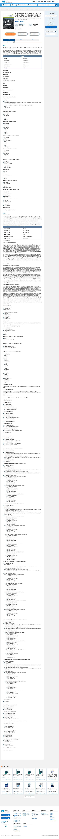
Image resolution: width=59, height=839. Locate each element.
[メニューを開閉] (57, 1)
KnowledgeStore (17, 830)
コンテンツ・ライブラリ (53, 820)
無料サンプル (34, 813)
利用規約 (12, 835)
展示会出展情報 (43, 813)
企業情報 (51, 810)
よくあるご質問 (34, 818)
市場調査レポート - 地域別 (17, 816)
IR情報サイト (52, 819)
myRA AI (15, 829)
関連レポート (9, 42)
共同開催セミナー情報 (44, 814)
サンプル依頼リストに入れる (7, 779)
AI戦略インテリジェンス (17, 826)
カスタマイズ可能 (19, 29)
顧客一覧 (51, 816)
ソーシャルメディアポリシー (17, 835)
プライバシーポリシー (7, 835)
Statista (15, 827)
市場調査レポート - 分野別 (17, 813)
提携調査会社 (52, 817)
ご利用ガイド (34, 810)
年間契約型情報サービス (17, 818)
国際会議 (25, 826)
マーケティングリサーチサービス (26, 815)
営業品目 (51, 814)
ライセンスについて (50, 24)
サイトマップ (2, 835)
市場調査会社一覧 (17, 820)
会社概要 (51, 813)
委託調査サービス (26, 813)
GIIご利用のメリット (17, 821)
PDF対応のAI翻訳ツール (35, 815)
